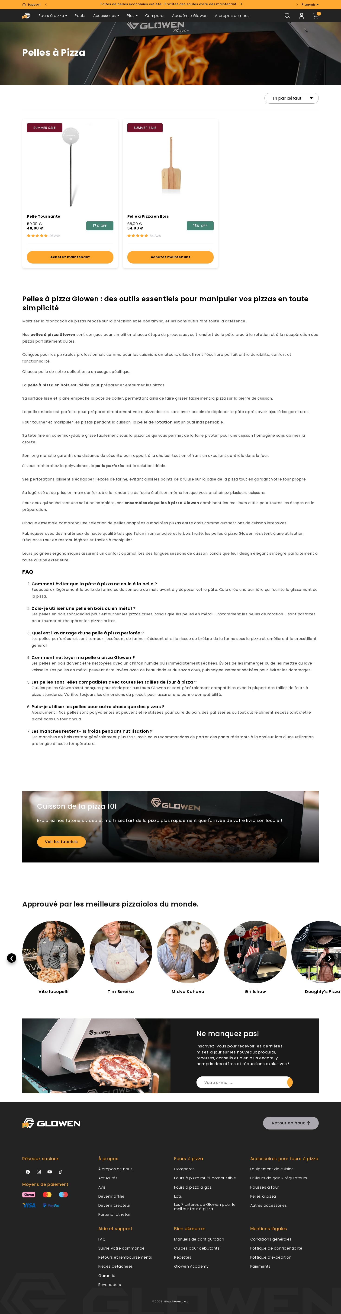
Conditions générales (271, 1239)
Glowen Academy (191, 1266)
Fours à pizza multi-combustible (205, 1178)
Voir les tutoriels (61, 841)
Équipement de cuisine (272, 1169)
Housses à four (264, 1187)
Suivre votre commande (121, 1248)
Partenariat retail (114, 1214)
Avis (102, 1187)
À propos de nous (232, 15)
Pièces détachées (115, 1266)
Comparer (155, 15)
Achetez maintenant (70, 257)
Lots (178, 1196)
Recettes (182, 1257)
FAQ (102, 1239)
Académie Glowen (190, 15)
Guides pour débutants (197, 1248)
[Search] (287, 16)
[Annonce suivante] (297, 4)
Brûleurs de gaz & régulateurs (278, 1178)
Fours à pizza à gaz (193, 1187)
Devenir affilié (111, 1196)
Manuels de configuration (199, 1239)
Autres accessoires (268, 1205)
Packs (80, 15)
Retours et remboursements (125, 1257)
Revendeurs (109, 1284)
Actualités (108, 1178)
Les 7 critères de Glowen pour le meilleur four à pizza (204, 1206)
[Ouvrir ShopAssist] (328, 1301)
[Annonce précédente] (46, 4)
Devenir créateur (114, 1205)
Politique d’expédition (271, 1257)
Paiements (260, 1266)
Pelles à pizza (263, 1196)
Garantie (107, 1275)
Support (34, 4)
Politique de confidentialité (276, 1248)
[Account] (301, 16)
